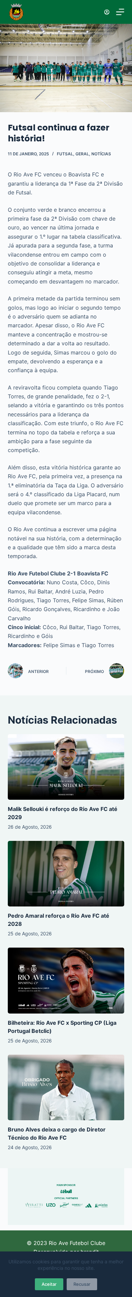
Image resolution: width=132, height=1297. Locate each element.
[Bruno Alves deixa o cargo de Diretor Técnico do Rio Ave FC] (66, 1087)
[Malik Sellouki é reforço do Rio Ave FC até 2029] (66, 767)
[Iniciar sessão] (106, 12)
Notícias (101, 153)
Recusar (81, 1284)
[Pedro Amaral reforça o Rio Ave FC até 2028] (66, 873)
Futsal (65, 153)
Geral (82, 153)
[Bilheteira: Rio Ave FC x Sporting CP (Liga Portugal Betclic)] (66, 980)
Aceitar (49, 1284)
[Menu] (120, 12)
